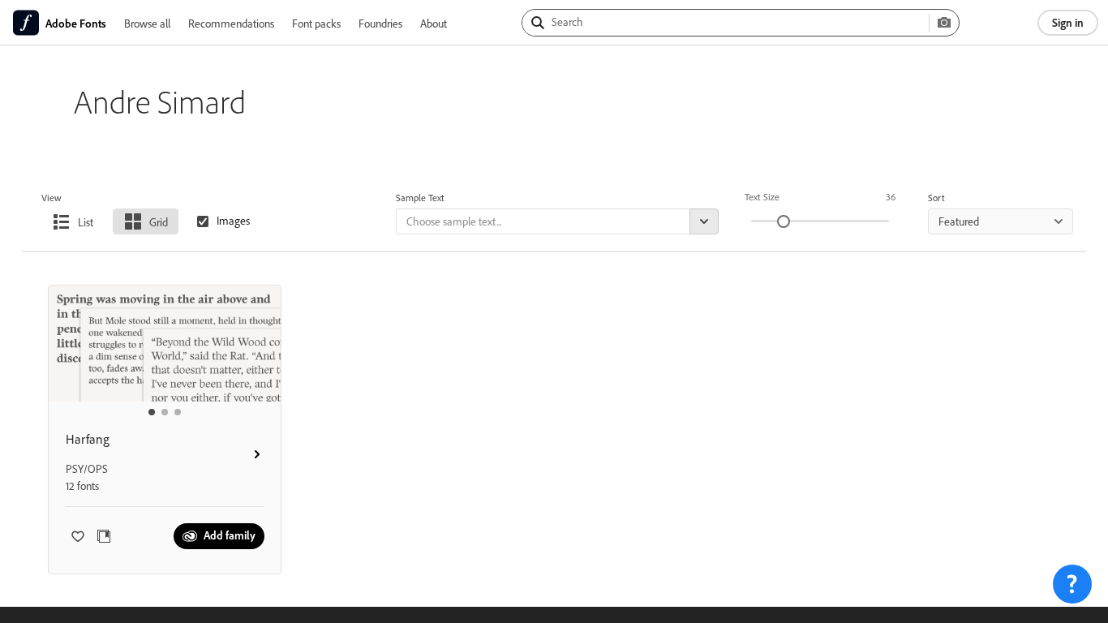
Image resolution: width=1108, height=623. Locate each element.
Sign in (1068, 22)
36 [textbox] (890, 197)
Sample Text (420, 197)
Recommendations (231, 23)
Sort (936, 197)
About (433, 23)
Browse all (147, 23)
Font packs (316, 23)
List (85, 222)
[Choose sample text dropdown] (704, 221)
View (51, 197)
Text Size (762, 197)
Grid (158, 222)
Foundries (380, 23)
